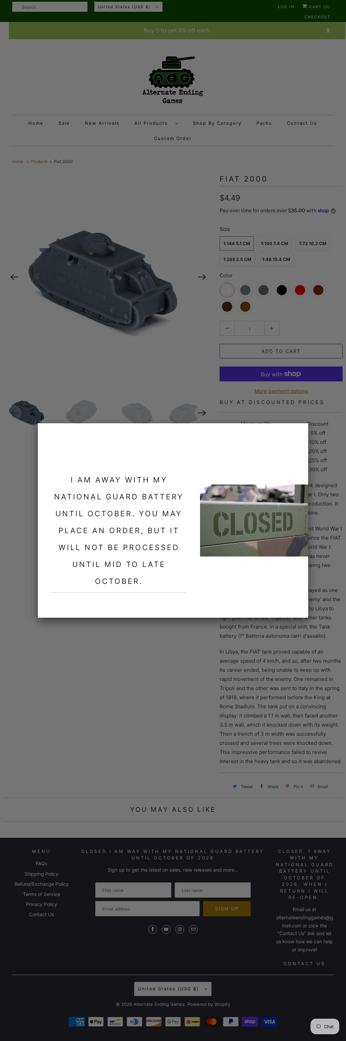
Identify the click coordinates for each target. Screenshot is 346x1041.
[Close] (299, 432)
